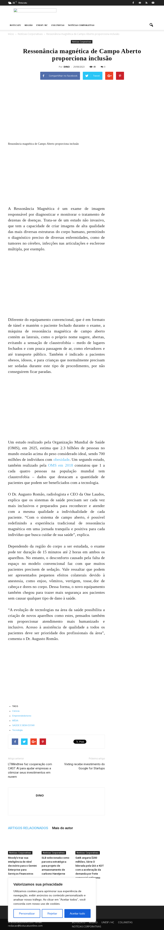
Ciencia (15, 711)
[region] (52, 900)
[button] (151, 25)
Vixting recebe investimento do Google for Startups (84, 766)
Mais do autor (62, 828)
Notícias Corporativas (81, 41)
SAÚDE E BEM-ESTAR (23, 725)
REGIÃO (29, 25)
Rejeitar (52, 913)
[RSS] (146, 3)
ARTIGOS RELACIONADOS (28, 828)
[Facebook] (133, 3)
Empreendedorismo (21, 716)
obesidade (61, 459)
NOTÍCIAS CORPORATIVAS (81, 25)
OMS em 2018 (60, 465)
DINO (67, 66)
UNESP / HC (42, 25)
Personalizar (27, 913)
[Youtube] (153, 3)
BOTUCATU (15, 25)
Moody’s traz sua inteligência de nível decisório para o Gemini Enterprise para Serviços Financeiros (22, 865)
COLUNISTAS (57, 25)
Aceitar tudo (77, 913)
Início (11, 34)
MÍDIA (15, 720)
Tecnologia (17, 730)
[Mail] (140, 3)
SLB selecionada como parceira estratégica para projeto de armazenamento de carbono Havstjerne (55, 865)
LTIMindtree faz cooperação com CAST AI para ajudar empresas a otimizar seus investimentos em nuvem (30, 770)
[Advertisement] (56, 176)
